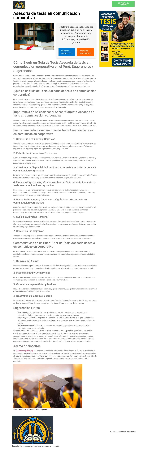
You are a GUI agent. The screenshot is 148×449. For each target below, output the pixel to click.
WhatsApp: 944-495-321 (85, 52)
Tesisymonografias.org (24, 351)
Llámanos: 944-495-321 (66, 52)
